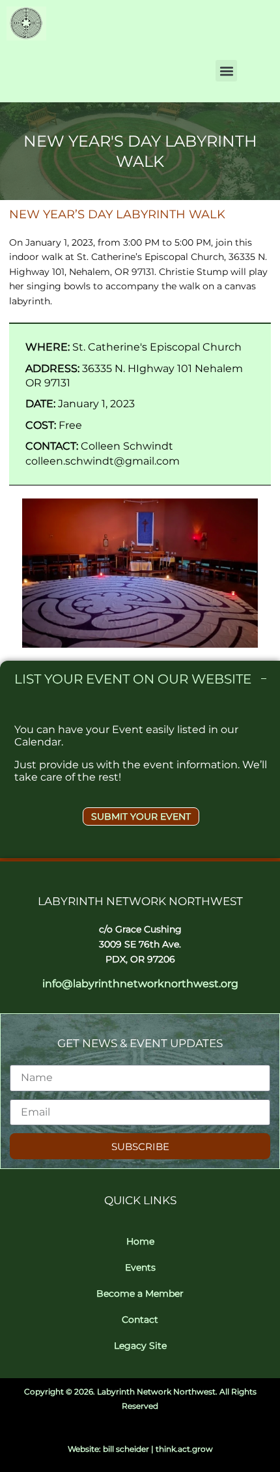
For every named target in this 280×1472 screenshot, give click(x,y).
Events (140, 1267)
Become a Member (140, 1293)
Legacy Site (140, 1345)
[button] (226, 70)
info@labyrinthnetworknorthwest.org (140, 983)
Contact (140, 1319)
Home (140, 1241)
